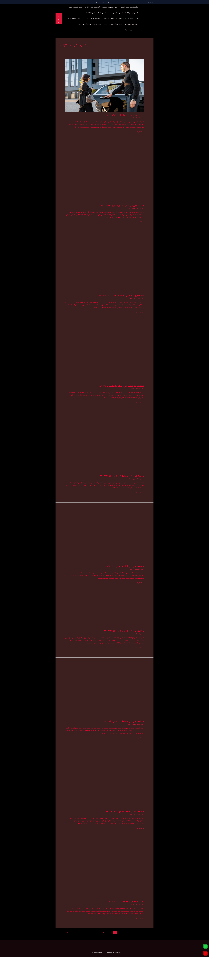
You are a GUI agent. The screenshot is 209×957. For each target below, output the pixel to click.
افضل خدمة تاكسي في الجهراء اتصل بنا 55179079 (121, 386)
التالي (65, 932)
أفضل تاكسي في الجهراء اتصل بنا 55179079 (124, 631)
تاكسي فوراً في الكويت (131, 12)
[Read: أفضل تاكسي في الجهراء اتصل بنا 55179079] (119, 613)
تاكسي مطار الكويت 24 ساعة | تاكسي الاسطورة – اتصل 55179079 (104, 12)
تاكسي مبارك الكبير (138, 208)
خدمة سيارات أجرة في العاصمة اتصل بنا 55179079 (121, 296)
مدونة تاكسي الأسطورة (131, 30)
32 (104, 932)
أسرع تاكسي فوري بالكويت (109, 7)
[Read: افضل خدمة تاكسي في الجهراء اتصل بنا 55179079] (104, 355)
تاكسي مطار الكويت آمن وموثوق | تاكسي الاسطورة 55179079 (121, 18)
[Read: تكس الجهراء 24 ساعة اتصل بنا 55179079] (104, 85)
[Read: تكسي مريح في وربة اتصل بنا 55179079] (104, 871)
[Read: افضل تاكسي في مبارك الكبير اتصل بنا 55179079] (104, 691)
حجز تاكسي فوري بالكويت (75, 18)
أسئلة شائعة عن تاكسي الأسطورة (129, 7)
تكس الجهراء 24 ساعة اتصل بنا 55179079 (125, 115)
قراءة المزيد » (140, 132)
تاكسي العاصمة (139, 298)
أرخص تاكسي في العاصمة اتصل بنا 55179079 (123, 566)
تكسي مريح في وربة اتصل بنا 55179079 (126, 902)
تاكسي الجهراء (140, 118)
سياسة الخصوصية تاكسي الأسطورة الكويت (89, 24)
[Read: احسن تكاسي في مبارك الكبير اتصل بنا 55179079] (104, 446)
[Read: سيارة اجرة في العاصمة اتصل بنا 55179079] (104, 781)
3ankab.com (98, 952)
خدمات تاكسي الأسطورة (131, 24)
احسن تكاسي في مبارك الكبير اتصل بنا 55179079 (122, 476)
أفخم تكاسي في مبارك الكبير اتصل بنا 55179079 (122, 205)
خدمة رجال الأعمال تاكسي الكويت (113, 24)
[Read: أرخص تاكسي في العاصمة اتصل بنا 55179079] (104, 536)
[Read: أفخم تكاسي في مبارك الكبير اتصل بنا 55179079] (104, 175)
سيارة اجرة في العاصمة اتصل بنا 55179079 (125, 812)
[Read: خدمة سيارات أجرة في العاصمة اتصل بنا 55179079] (104, 265)
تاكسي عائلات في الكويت (75, 7)
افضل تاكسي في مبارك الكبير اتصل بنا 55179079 (122, 721)
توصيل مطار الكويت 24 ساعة (93, 18)
